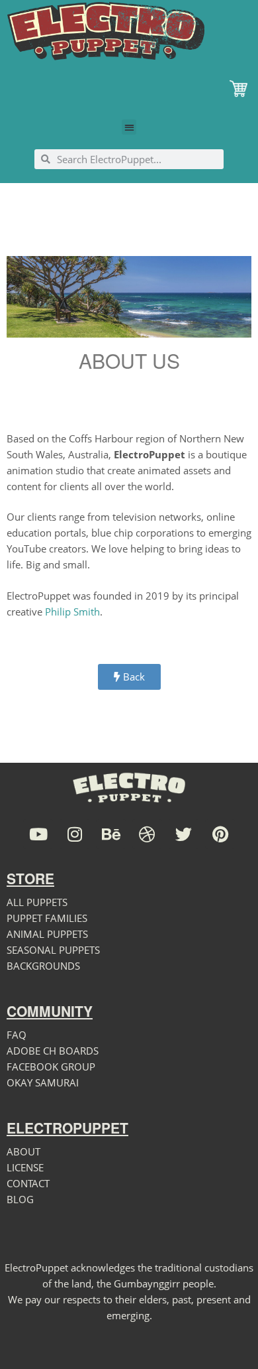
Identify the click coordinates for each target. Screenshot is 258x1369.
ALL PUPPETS (37, 902)
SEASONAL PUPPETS (53, 949)
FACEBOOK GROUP (51, 1066)
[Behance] (111, 834)
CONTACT (28, 1183)
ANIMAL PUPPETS (47, 934)
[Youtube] (38, 834)
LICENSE (25, 1167)
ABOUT (23, 1151)
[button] (129, 127)
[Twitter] (183, 834)
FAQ (16, 1034)
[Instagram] (74, 834)
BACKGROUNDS (43, 965)
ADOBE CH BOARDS (53, 1050)
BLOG (20, 1199)
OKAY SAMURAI (43, 1082)
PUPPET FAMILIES (47, 918)
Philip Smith (72, 611)
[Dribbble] (147, 834)
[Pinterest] (220, 834)
